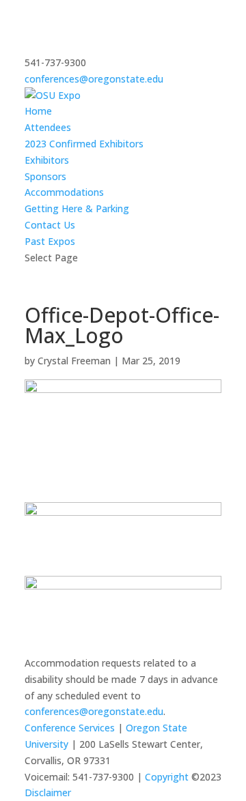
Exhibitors (47, 160)
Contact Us (50, 224)
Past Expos (50, 241)
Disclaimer (48, 792)
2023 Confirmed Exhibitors (84, 143)
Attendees (48, 127)
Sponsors (45, 176)
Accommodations (64, 192)
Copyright (167, 776)
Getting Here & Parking (77, 208)
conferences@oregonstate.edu (94, 711)
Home (38, 110)
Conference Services (70, 727)
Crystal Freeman (74, 360)
